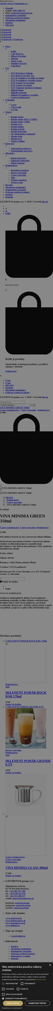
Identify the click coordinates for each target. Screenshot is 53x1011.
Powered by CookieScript (12, 1008)
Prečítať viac (41, 979)
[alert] (26, 505)
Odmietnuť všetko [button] (37, 1003)
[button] (26, 998)
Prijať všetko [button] (13, 1003)
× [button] (50, 965)
